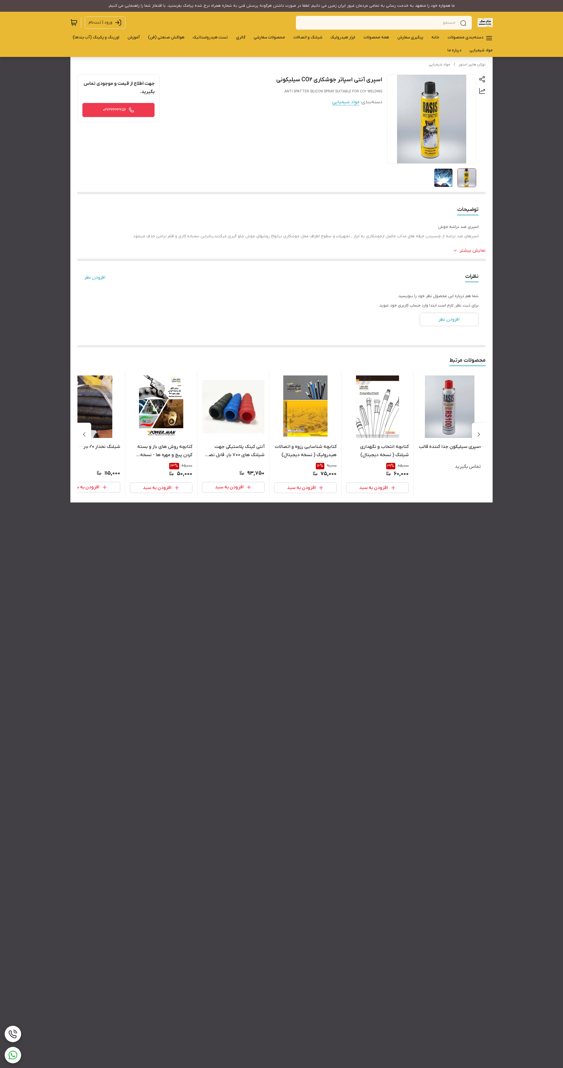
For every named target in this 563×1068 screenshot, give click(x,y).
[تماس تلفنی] (13, 1034)
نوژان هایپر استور (472, 64)
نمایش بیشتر (473, 250)
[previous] (479, 434)
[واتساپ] (13, 1055)
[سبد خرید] (73, 22)
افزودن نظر (94, 277)
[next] (84, 434)
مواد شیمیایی (439, 64)
